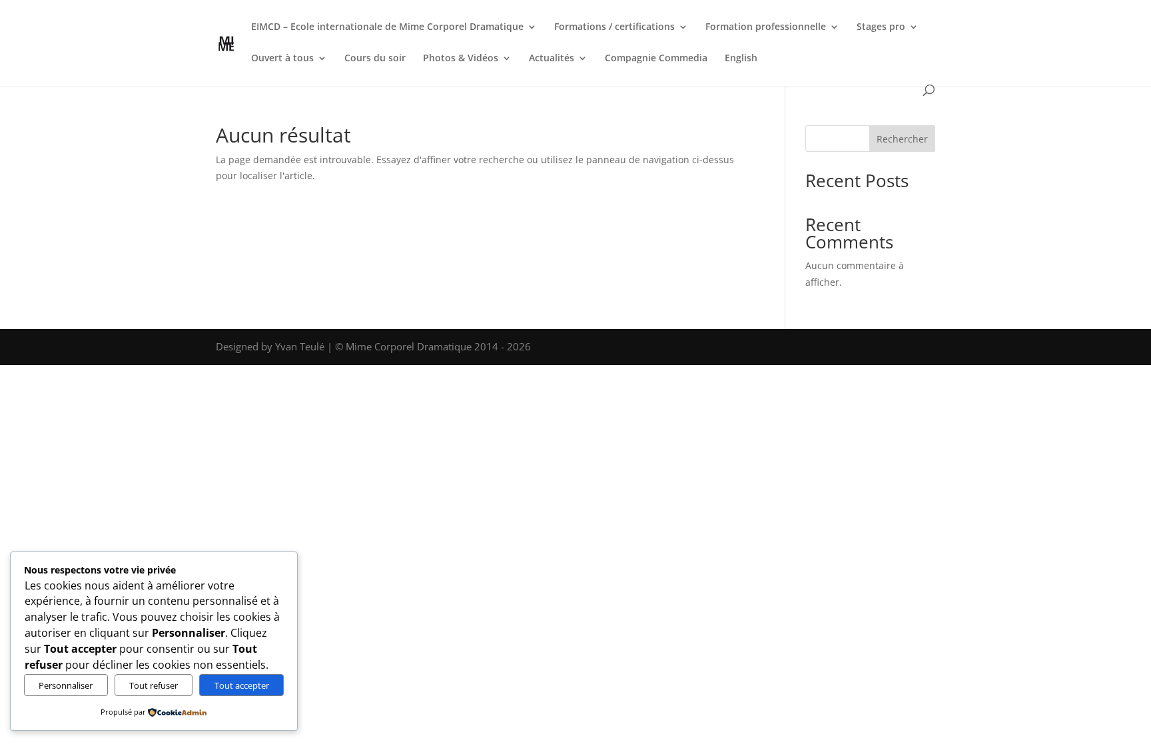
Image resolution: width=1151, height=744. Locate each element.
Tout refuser (153, 685)
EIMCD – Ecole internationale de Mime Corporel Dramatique (387, 27)
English (741, 58)
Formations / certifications (614, 27)
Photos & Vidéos (460, 58)
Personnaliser (66, 685)
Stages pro (881, 27)
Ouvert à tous (282, 58)
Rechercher (902, 139)
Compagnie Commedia (656, 58)
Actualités (551, 58)
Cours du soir (375, 58)
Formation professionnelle (765, 27)
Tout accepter (241, 685)
